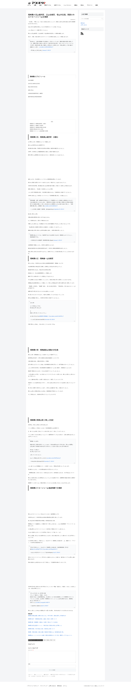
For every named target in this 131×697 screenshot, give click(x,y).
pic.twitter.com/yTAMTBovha (53, 458)
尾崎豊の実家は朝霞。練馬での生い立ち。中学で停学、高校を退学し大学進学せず (47, 615)
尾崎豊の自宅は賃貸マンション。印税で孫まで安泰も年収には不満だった (45, 625)
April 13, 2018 (44, 605)
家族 (48, 640)
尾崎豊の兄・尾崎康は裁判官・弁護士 (38, 123)
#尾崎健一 (46, 316)
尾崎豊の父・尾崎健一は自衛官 (36, 125)
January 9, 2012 (57, 240)
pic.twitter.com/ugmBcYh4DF (42, 602)
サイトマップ (43, 685)
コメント (31, 650)
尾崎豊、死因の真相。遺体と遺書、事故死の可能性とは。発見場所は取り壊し (46, 632)
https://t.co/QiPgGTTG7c (37, 549)
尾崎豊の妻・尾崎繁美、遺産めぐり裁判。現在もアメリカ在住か (43, 622)
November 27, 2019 (48, 461)
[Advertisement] (52, 63)
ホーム (65, 685)
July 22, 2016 (56, 552)
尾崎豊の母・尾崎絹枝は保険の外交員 (38, 127)
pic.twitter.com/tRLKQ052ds (46, 47)
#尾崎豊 (41, 316)
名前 (29, 664)
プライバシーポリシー (33, 685)
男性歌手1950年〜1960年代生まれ (36, 640)
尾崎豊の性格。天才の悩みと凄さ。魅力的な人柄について (41, 628)
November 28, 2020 (49, 319)
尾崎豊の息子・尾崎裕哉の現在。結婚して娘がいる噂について (42, 618)
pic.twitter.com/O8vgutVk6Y (50, 549)
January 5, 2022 (46, 50)
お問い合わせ (84, 24)
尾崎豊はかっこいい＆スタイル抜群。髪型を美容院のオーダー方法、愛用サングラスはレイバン (50, 635)
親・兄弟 (53, 640)
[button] (102, 18)
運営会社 (83, 23)
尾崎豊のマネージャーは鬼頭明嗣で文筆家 (39, 131)
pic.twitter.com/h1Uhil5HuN (50, 205)
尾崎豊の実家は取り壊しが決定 (36, 129)
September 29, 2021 (58, 209)
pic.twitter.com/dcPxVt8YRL (56, 316)
